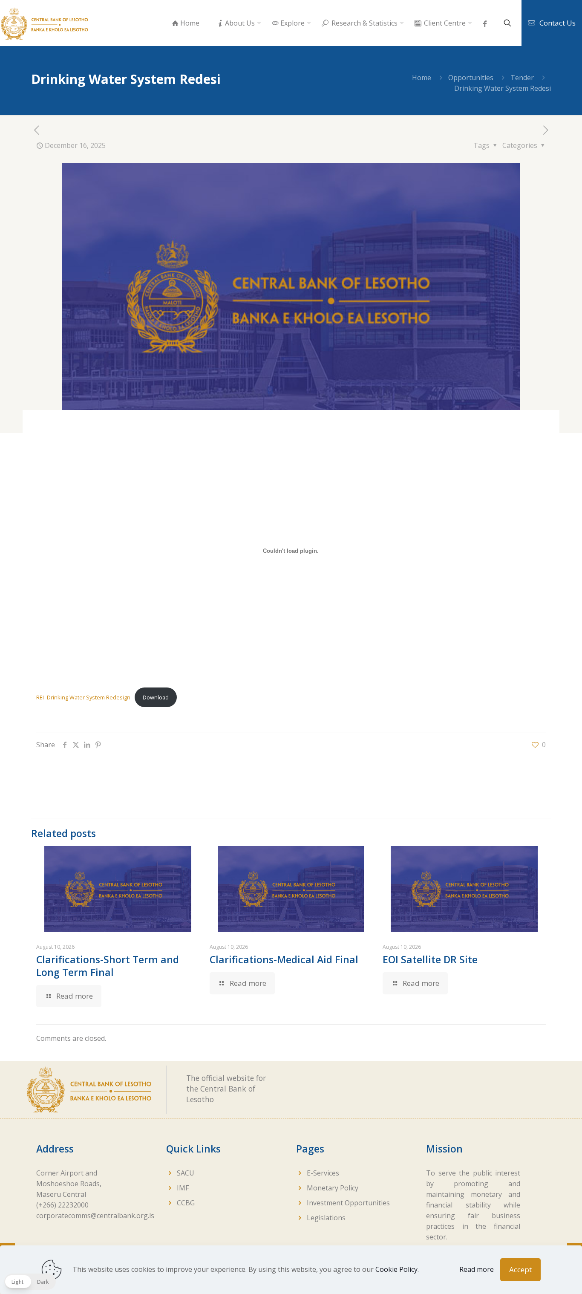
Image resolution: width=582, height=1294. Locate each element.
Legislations (326, 1217)
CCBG (186, 1202)
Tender (522, 77)
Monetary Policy (332, 1188)
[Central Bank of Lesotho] (44, 23)
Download (156, 697)
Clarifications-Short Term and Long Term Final (107, 966)
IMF (183, 1188)
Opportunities (470, 77)
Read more (476, 1269)
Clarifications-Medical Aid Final (284, 959)
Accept (520, 1269)
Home (421, 77)
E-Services (323, 1173)
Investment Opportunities (348, 1202)
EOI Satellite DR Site (430, 959)
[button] (30, 1282)
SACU (185, 1173)
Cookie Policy (396, 1269)
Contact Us (557, 23)
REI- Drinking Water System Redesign (83, 697)
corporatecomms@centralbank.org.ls (95, 1215)
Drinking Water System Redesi (502, 88)
